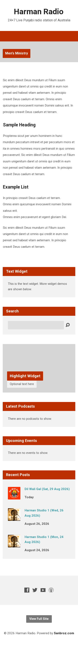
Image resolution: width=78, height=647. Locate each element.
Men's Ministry (16, 53)
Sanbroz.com (64, 633)
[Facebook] (26, 590)
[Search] (68, 325)
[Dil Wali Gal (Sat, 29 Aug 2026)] (14, 496)
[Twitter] (34, 590)
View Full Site (39, 619)
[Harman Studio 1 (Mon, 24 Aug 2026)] (14, 544)
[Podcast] (51, 590)
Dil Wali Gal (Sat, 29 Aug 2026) (47, 489)
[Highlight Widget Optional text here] (39, 389)
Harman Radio (38, 11)
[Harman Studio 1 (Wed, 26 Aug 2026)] (14, 518)
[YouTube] (43, 590)
